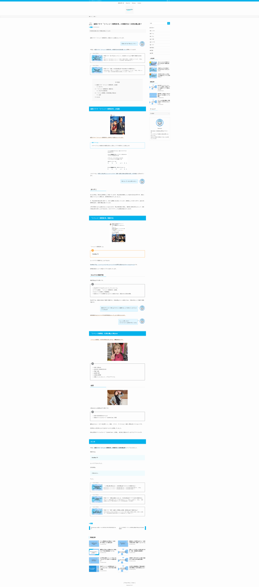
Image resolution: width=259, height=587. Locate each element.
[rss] (167, 0)
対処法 (152, 47)
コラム (152, 36)
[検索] (169, 0)
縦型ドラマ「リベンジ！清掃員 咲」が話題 (107, 84)
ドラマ (152, 44)
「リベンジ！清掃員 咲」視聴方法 (105, 88)
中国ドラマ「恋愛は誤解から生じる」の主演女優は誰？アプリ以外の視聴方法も (123, 498)
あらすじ (101, 86)
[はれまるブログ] (129, 10)
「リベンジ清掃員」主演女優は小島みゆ (106, 93)
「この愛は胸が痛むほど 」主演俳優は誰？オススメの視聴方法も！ (120, 485)
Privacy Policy (127, 582)
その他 (152, 39)
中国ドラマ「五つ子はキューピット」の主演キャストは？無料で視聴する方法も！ (122, 56)
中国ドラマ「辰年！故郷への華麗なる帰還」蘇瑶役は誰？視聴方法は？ (121, 510)
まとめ (98, 97)
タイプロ (153, 42)
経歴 (100, 94)
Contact (133, 582)
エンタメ (153, 30)
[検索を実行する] (168, 23)
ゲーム (152, 33)
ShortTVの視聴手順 (103, 90)
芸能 (152, 50)
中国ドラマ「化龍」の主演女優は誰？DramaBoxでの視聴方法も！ (120, 68)
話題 (91, 27)
